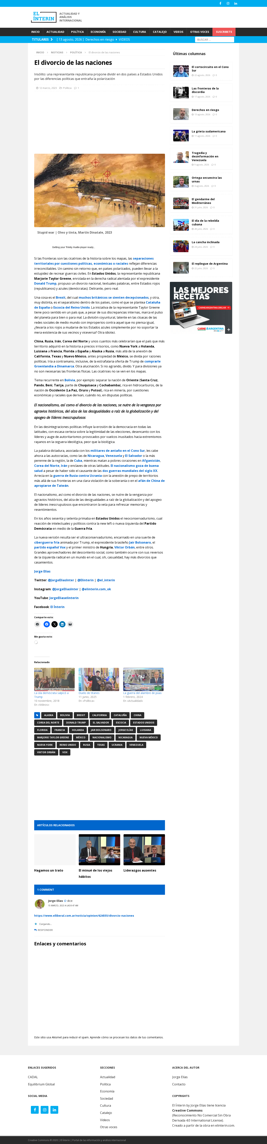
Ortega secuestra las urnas (207, 179)
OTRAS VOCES (199, 32)
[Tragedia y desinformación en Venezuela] (181, 157)
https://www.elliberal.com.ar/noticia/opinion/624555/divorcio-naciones (84, 915)
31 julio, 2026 (201, 207)
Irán (64, 465)
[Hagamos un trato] (55, 849)
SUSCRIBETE (224, 32)
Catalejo (106, 1113)
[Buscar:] (214, 39)
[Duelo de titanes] (99, 679)
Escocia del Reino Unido (71, 307)
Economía (107, 1091)
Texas (101, 745)
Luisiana (145, 730)
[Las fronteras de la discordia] (181, 92)
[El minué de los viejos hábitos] (99, 849)
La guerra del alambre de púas (142, 693)
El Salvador (133, 456)
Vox (64, 752)
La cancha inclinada (206, 242)
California (99, 715)
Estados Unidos (143, 722)
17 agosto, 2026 (202, 96)
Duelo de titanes (89, 693)
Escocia (121, 722)
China (137, 715)
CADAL (33, 1077)
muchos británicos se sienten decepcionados (114, 297)
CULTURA (139, 32)
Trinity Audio (73, 247)
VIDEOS (178, 32)
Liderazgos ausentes (140, 870)
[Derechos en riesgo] (181, 114)
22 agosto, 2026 (202, 75)
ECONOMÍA (98, 32)
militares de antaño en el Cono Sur (117, 450)
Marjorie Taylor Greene (53, 737)
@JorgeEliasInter (61, 580)
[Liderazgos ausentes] (144, 849)
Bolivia (70, 380)
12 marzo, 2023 (48, 88)
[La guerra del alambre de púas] (143, 679)
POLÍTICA (77, 32)
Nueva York (45, 745)
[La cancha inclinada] (181, 246)
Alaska (48, 715)
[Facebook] (220, 3)
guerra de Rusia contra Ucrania (77, 475)
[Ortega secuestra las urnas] (181, 182)
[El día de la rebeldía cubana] (181, 225)
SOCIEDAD (119, 32)
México (80, 737)
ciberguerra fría (46, 542)
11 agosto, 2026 (202, 135)
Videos (105, 1120)
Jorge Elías (125, 730)
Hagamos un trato (48, 870)
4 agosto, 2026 (201, 185)
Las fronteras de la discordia (205, 90)
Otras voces (108, 1127)
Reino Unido (68, 745)
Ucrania (117, 745)
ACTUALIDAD (55, 32)
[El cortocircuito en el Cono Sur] (181, 71)
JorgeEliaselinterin (64, 598)
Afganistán (151, 460)
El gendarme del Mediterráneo (203, 201)
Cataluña (120, 715)
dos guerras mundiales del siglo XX (129, 471)
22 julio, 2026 (201, 268)
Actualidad (107, 1077)
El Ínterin (57, 607)
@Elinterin (85, 580)
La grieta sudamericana (209, 131)
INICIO (35, 32)
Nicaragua (96, 456)
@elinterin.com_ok (96, 589)
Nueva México (149, 737)
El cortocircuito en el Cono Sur (210, 68)
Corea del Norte (46, 465)
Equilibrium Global (41, 1084)
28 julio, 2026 (201, 228)
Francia (60, 730)
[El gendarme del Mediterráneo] (181, 203)
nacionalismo (101, 737)
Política (67, 88)
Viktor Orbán (124, 547)
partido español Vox (49, 547)
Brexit (60, 297)
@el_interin (106, 580)
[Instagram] (228, 3)
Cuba (78, 460)
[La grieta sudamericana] (181, 135)
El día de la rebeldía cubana (205, 222)
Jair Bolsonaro (140, 542)
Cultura (105, 1105)
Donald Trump (45, 283)
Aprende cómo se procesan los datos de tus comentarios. (126, 1037)
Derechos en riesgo (205, 110)
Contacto (178, 1084)
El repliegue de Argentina (210, 263)
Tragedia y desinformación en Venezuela (205, 156)
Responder (45, 930)
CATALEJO (160, 32)
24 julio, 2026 (201, 246)
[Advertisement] (168, 17)
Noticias (57, 52)
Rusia (86, 745)
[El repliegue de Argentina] (181, 268)
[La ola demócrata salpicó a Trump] (54, 679)
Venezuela (114, 456)
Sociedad (106, 1098)
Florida (42, 730)
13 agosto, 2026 (202, 114)
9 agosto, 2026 (201, 164)
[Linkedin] (235, 3)
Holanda (78, 730)
